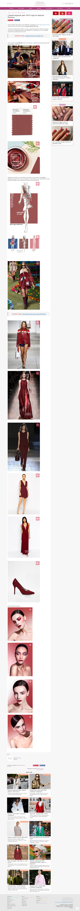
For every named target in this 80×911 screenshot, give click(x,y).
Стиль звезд (59, 8)
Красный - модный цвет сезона (39, 813)
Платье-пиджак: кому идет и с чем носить (17, 861)
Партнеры (71, 902)
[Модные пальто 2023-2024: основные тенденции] (40, 877)
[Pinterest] (7, 3)
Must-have (8, 898)
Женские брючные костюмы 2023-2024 (40, 837)
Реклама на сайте (58, 902)
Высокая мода (9, 901)
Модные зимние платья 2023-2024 (18, 837)
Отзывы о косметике (25, 898)
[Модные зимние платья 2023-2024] (17, 828)
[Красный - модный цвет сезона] (40, 805)
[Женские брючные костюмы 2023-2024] (40, 828)
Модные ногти (70, 19)
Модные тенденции (21, 12)
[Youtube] (9, 3)
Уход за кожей (24, 901)
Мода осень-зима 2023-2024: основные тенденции (38, 790)
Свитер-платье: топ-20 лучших (16, 886)
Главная (11, 8)
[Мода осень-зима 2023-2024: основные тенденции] (40, 781)
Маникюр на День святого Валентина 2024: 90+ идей (60, 122)
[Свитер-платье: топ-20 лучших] (17, 877)
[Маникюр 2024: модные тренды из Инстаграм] (62, 26)
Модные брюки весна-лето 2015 (40, 769)
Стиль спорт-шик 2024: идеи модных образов (61, 98)
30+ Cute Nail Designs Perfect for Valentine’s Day (62, 142)
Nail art (68, 8)
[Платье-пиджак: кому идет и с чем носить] (17, 852)
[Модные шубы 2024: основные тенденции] (17, 805)
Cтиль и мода (21, 8)
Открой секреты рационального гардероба (62, 57)
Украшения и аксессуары (11, 904)
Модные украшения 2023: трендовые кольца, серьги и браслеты (38, 862)
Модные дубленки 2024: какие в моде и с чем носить (17, 790)
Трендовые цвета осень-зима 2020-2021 (34, 314)
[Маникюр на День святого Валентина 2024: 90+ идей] (62, 113)
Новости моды (9, 908)
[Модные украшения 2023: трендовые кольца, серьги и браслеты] (40, 852)
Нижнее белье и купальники (11, 905)
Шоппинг (8, 902)
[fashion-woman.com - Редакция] (10, 758)
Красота (30, 8)
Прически (23, 899)
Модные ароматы (24, 904)
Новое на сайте (62, 104)
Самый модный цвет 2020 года (34, 36)
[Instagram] (11, 3)
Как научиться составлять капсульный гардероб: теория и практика (62, 78)
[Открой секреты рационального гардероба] (62, 48)
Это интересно (49, 8)
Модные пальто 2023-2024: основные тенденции (38, 886)
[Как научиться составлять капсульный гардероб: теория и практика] (62, 67)
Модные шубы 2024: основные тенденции (16, 814)
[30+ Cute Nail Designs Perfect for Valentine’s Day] (62, 133)
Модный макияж (24, 905)
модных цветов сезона (44, 24)
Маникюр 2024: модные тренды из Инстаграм (62, 35)
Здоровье (39, 8)
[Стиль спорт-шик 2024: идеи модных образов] (62, 89)
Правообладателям (65, 902)
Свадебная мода (9, 906)
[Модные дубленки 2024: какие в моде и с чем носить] (17, 781)
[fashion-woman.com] (40, 5)
